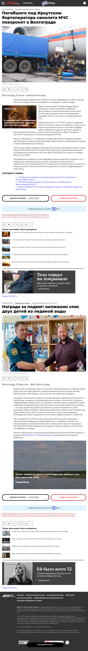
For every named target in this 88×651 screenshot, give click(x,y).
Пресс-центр (70, 595)
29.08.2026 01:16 (7, 303)
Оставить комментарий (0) (68, 198)
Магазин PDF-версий (24, 598)
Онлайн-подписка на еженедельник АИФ (48, 598)
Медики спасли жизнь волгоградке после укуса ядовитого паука (35, 546)
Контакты (20, 595)
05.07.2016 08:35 (7, 9)
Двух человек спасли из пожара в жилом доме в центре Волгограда (36, 553)
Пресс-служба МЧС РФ (10, 84)
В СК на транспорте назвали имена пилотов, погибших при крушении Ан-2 (39, 240)
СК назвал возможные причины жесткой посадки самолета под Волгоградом (40, 254)
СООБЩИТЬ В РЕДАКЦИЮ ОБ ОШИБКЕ (29, 600)
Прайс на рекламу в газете (35, 595)
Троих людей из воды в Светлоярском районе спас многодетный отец (47, 476)
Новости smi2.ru (9, 296)
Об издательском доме (55, 595)
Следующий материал (45, 644)
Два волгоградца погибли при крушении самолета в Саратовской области (39, 247)
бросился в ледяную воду (38, 435)
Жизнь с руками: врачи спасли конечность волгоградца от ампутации (37, 539)
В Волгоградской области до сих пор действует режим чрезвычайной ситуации (40, 262)
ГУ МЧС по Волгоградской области (15, 373)
